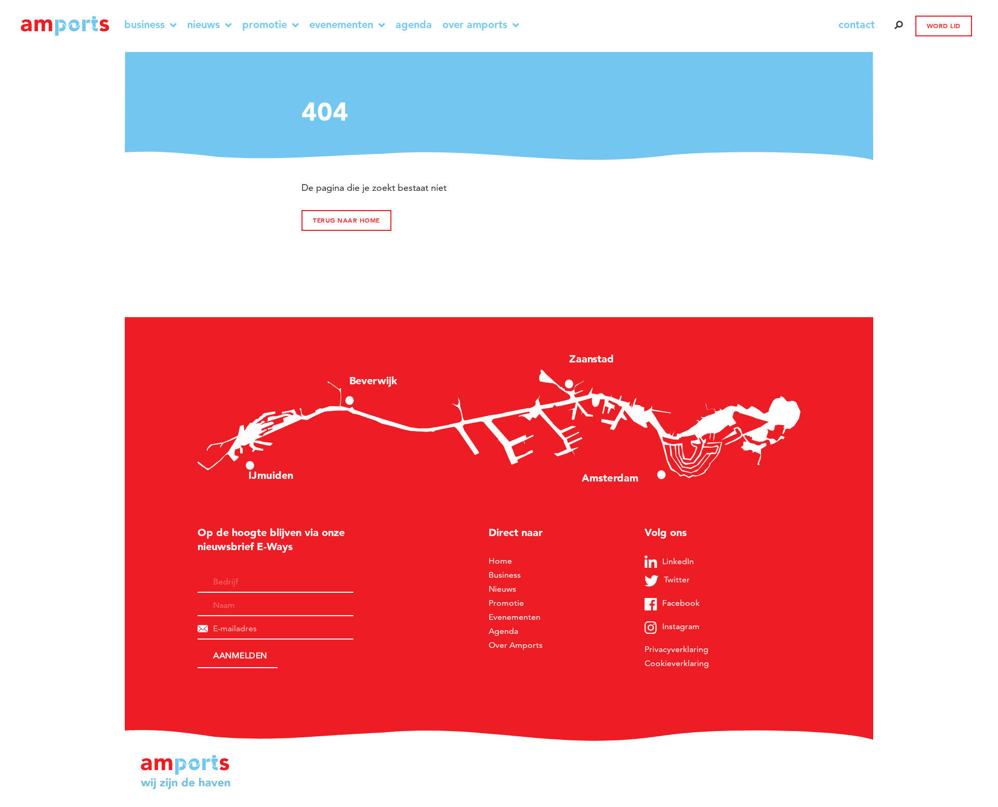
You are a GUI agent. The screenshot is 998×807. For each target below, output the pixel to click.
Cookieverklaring (677, 663)
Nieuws (203, 25)
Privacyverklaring (676, 649)
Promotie (264, 25)
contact (856, 24)
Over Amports (474, 25)
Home (500, 561)
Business (144, 25)
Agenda (414, 25)
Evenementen (341, 25)
